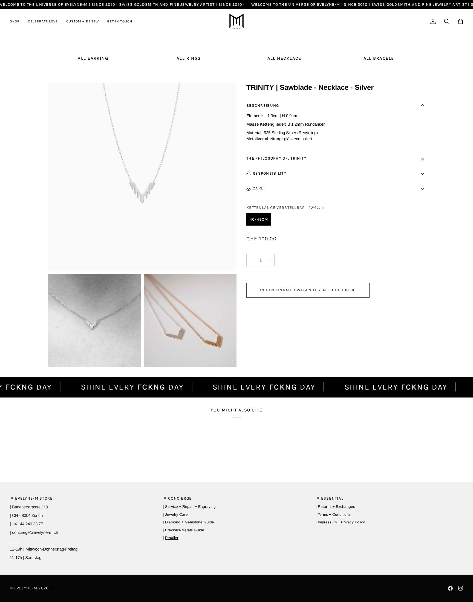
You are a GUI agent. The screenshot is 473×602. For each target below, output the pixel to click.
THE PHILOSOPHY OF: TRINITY (276, 158)
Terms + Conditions (334, 514)
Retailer (171, 538)
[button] (17, 21)
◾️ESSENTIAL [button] (330, 498)
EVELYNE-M (26, 588)
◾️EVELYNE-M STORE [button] (31, 498)
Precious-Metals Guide (184, 530)
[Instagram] (460, 588)
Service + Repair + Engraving (190, 507)
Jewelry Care (176, 514)
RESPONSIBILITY (269, 173)
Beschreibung (262, 105)
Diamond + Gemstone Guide (189, 522)
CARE (258, 188)
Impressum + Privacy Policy (341, 522)
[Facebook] (450, 588)
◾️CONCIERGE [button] (177, 498)
